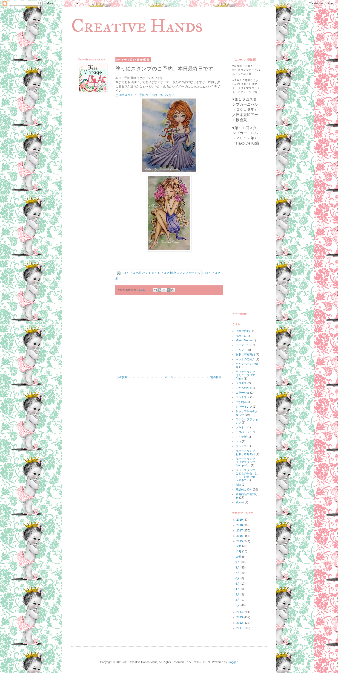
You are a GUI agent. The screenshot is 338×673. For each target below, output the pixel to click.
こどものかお (244, 387)
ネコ (238, 441)
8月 (238, 567)
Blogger (232, 662)
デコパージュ (244, 432)
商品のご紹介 (244, 489)
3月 (238, 594)
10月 (238, 556)
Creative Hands (137, 25)
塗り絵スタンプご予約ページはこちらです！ (145, 95)
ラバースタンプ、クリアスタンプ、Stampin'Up (247, 462)
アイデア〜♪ (243, 345)
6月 (238, 578)
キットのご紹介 (245, 359)
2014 (239, 612)
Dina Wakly (243, 331)
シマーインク (244, 406)
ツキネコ (241, 427)
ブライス (241, 446)
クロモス (241, 383)
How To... (241, 335)
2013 (239, 617)
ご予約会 (241, 402)
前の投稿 (215, 377)
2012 (239, 622)
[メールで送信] (155, 290)
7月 (238, 572)
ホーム (169, 377)
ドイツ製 (241, 436)
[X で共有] (164, 290)
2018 (239, 525)
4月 (238, 589)
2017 (239, 530)
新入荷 (240, 502)
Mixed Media (244, 340)
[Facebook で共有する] (168, 290)
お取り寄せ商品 (245, 354)
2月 (238, 599)
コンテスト (242, 397)
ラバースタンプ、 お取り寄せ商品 (247, 452)
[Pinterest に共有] (172, 290)
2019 (239, 519)
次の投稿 (122, 377)
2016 (239, 535)
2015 (239, 541)
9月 (238, 562)
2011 (239, 628)
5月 (238, 583)
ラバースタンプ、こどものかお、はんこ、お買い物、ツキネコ (247, 475)
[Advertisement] (169, 337)
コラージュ (242, 392)
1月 (238, 605)
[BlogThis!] (159, 290)
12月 (238, 546)
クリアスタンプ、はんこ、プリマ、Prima (247, 375)
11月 (238, 551)
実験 (238, 484)
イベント (241, 349)
